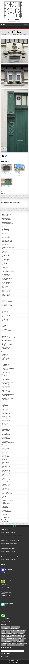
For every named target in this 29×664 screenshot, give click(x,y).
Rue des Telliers (14, 32)
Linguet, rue (4, 390)
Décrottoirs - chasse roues (7, 633)
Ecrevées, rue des (6, 310)
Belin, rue (4, 233)
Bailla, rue (4, 228)
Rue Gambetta (5, 610)
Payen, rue (4, 433)
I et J (2, 363)
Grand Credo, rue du (6, 345)
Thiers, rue (4, 491)
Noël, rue (4, 426)
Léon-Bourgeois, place (7, 384)
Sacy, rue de (4, 459)
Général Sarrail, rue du (7, 339)
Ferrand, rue (5, 325)
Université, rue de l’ (6, 503)
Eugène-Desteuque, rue (7, 320)
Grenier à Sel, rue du (6, 347)
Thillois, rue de (5, 492)
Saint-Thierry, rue (6, 470)
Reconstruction (20, 641)
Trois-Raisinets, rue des (7, 499)
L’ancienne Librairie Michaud (17, 545)
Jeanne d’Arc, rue (6, 369)
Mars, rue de (5, 409)
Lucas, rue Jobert (6, 396)
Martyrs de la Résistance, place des (9, 412)
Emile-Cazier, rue (6, 315)
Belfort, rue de (5, 232)
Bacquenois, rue (5, 226)
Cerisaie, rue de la (6, 264)
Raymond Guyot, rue (6, 445)
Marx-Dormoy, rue (6, 413)
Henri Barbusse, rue (6, 355)
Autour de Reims (4, 521)
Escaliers (3, 635)
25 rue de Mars (5, 618)
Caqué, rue (4, 251)
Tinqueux (4, 496)
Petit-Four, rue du (6, 435)
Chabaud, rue (5, 267)
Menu (4, 24)
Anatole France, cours (6, 214)
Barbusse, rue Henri (6, 230)
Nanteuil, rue (5, 423)
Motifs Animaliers (5, 640)
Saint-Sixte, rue (5, 469)
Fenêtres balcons (19, 191)
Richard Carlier (4, 643)
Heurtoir (3, 638)
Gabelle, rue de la (5, 335)
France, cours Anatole (6, 330)
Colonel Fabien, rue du (7, 282)
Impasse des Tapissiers (7, 598)
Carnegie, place (5, 256)
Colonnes (3, 632)
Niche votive (4, 641)
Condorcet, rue (5, 284)
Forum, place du (5, 329)
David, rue (4, 300)
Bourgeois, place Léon (7, 240)
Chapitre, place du (6, 270)
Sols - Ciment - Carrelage (22, 643)
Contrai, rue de (5, 286)
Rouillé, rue (4, 452)
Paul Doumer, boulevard (7, 431)
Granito (13, 637)
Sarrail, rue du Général (7, 475)
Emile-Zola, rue (5, 316)
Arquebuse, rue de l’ (6, 222)
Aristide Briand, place (6, 219)
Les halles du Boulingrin (7, 587)
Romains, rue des (5, 451)
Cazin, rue (4, 262)
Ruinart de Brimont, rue (7, 456)
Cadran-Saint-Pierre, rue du (8, 247)
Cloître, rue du (5, 276)
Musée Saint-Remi (6, 595)
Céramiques (13, 632)
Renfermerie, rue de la (7, 447)
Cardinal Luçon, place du (7, 254)
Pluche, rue (4, 437)
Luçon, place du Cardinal (7, 398)
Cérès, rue (4, 263)
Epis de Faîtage (20, 633)
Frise (24, 635)
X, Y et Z (2, 516)
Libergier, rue (5, 388)
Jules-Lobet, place (6, 372)
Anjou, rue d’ (4, 216)
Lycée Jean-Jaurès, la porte (17, 535)
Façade (7, 635)
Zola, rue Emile (5, 517)
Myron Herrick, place (6, 420)
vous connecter (9, 205)
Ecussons (15, 633)
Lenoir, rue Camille (6, 383)
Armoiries (3, 627)
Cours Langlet (17, 171)
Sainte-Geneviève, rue (7, 461)
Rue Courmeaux (13, 532)
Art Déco (12, 627)
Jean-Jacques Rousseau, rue (8, 368)
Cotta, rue (4, 287)
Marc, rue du (5, 408)
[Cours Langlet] (19, 167)
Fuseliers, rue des (6, 331)
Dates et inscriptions (10, 191)
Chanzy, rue (4, 268)
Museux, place (5, 418)
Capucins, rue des (6, 250)
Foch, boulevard (5, 327)
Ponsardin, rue (5, 439)
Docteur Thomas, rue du (7, 305)
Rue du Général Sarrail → (23, 197)
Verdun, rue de (5, 508)
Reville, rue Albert (6, 448)
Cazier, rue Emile (6, 260)
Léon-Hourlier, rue (6, 386)
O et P (2, 427)
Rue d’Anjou (4, 572)
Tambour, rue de (5, 485)
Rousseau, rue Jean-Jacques (8, 453)
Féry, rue (4, 326)
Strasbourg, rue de (6, 479)
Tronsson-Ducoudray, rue (7, 500)
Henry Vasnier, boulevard (7, 357)
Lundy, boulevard (6, 399)
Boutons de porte (5, 628)
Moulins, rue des (5, 417)
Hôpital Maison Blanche (7, 358)
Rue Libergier (5, 606)
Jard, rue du (4, 366)
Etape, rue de (5, 319)
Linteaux (15, 638)
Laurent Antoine (9, 638)
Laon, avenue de (5, 379)
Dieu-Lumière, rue (6, 304)
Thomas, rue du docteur (7, 493)
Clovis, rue (4, 279)
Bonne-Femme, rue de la (7, 236)
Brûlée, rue (4, 242)
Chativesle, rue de (6, 272)
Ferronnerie (20, 635)
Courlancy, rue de (6, 291)
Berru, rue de (5, 234)
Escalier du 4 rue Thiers (16, 554)
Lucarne (19, 638)
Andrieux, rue (5, 215)
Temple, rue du (5, 489)
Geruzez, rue (5, 341)
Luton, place (4, 400)
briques (16, 628)
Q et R (2, 444)
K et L (2, 374)
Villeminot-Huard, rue (7, 512)
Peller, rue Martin (6, 434)
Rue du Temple (5, 584)
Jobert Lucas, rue (6, 370)
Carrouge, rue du (5, 259)
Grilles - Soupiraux (20, 637)
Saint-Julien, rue (5, 463)
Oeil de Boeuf (9, 641)
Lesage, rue (4, 387)
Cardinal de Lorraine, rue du (8, 252)
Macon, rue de (5, 405)
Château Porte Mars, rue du (8, 271)
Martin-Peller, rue (6, 410)
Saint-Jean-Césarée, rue (7, 462)
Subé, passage (5, 481)
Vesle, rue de (5, 510)
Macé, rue (4, 404)
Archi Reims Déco (13, 19)
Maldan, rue (4, 406)
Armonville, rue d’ (6, 220)
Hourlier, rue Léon (6, 361)
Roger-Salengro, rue (6, 449)
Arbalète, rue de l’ (6, 218)
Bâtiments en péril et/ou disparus (8, 630)
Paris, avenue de (5, 430)
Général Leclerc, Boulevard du (8, 337)
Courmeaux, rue (5, 293)
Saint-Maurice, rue (6, 466)
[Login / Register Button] (25, 24)
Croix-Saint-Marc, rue (6, 297)
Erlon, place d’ (5, 318)
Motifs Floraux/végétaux (14, 640)
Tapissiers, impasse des (7, 486)
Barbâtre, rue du (5, 229)
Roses (24, 191)
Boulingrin (4, 238)
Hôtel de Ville (5, 359)
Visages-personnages (11, 645)
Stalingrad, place (5, 478)
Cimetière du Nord (6, 275)
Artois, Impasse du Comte (7, 223)
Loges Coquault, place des (7, 392)
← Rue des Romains (4, 197)
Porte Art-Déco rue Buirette (8, 575)
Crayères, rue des (6, 294)
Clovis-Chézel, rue (6, 274)
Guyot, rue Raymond (6, 349)
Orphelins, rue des (6, 429)
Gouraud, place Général (7, 344)
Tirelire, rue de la (6, 497)
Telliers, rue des (15, 30)
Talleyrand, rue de (6, 484)
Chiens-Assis (23, 630)
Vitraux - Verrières (20, 645)
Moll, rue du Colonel (6, 416)
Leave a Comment (23, 34)
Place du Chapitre (15, 540)
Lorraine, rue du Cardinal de (8, 394)
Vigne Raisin (4, 645)
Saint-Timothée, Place (6, 471)
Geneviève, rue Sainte (7, 340)
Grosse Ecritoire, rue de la (7, 348)
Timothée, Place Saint (6, 495)
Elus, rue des (5, 314)
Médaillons (22, 640)
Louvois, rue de (5, 395)
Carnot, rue (4, 258)
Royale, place (5, 455)
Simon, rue (4, 477)
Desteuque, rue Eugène (7, 302)
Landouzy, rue (5, 376)
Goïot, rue (4, 343)
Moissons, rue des (6, 414)
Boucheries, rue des (6, 237)
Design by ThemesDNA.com (14, 662)
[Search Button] (27, 24)
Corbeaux (8, 632)
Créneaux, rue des (6, 295)
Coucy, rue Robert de (6, 288)
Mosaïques (24, 638)
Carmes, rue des (5, 255)
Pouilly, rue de (5, 441)
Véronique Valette (6, 34)
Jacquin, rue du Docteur (7, 364)
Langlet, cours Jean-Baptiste (8, 378)
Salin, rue (4, 474)
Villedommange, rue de (7, 511)
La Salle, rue (4, 380)
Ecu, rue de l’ (5, 312)
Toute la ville (3, 519)
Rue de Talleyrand (13, 562)
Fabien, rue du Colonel (7, 323)
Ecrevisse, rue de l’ (6, 311)
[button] (24, 27)
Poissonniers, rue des (6, 438)
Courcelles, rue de (6, 290)
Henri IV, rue (5, 354)
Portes (14, 641)
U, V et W (3, 502)
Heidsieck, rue (5, 353)
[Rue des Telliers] (6, 167)
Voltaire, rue (4, 514)
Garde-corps (8, 637)
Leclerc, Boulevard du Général (8, 382)
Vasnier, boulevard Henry (7, 504)
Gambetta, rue (5, 336)
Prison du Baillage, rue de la (8, 442)
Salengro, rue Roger (6, 473)
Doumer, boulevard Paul (7, 306)
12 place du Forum (6, 621)
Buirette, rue (5, 244)
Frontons (3, 637)
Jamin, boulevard (6, 365)
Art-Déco (8, 627)
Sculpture (3, 193)
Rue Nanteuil (14, 548)
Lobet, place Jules (6, 391)
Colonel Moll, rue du (6, 283)
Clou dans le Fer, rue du (7, 278)
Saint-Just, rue (5, 465)
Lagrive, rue (4, 375)
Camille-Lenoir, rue (6, 248)
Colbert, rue (4, 280)
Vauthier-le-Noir (5, 506)
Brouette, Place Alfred (7, 241)
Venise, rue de (5, 507)
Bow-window (12, 628)
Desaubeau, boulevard (7, 301)
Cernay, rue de (5, 266)
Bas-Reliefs (18, 627)
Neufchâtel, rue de (6, 424)
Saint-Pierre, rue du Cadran (8, 467)
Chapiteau (17, 630)
